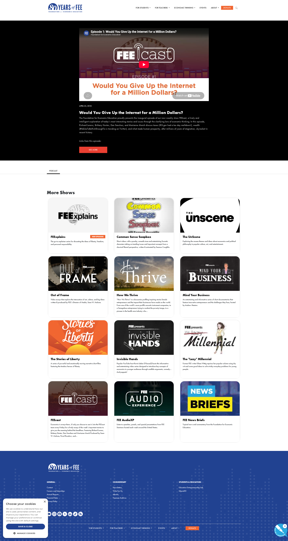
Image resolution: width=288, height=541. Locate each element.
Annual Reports (53, 494)
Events (203, 8)
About (214, 8)
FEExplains (58, 237)
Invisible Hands (127, 359)
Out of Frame (60, 295)
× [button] (45, 502)
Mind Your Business (196, 295)
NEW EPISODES (98, 237)
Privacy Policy (52, 501)
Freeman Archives (119, 498)
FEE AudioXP (125, 420)
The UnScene (191, 237)
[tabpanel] (144, 178)
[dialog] (25, 518)
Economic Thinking (184, 8)
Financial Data (52, 498)
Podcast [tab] (53, 171)
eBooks (115, 494)
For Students (142, 8)
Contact (50, 487)
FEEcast (56, 420)
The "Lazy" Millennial (197, 359)
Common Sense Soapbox (134, 237)
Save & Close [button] (25, 526)
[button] (25, 533)
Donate (227, 8)
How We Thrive (127, 295)
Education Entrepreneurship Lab (191, 487)
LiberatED (182, 491)
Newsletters (117, 487)
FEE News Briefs (194, 420)
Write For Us (118, 491)
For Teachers (161, 8)
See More (93, 150)
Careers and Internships (56, 491)
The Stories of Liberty (65, 359)
